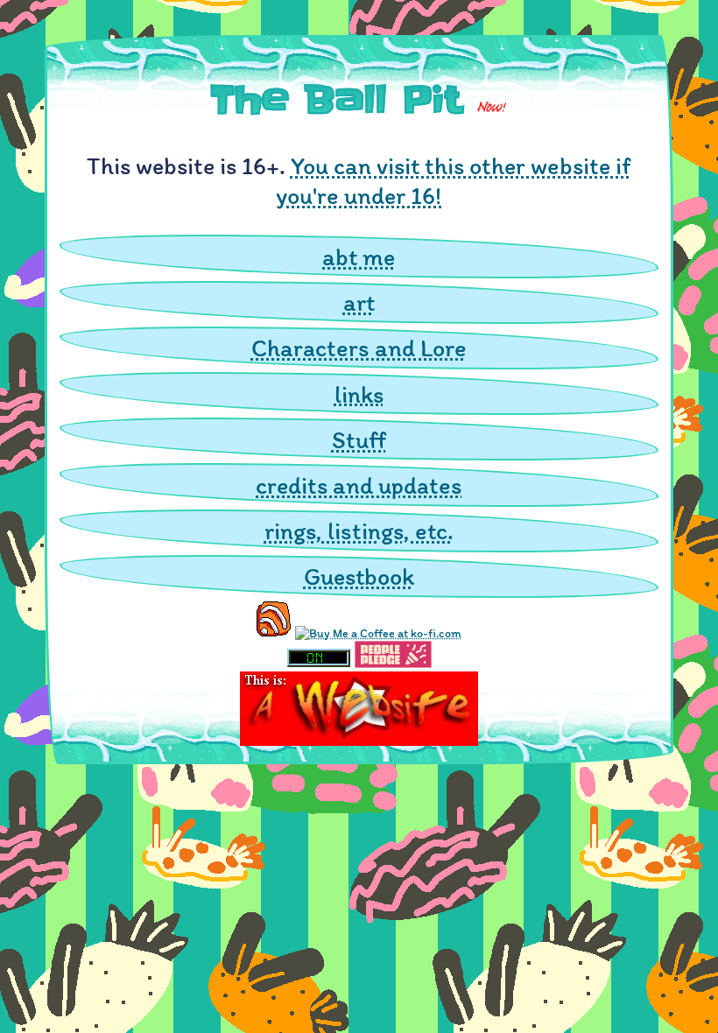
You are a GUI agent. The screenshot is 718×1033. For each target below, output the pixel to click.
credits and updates (358, 485)
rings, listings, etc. (359, 530)
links (359, 394)
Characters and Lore (359, 347)
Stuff (359, 439)
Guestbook (359, 576)
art (359, 302)
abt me (358, 256)
